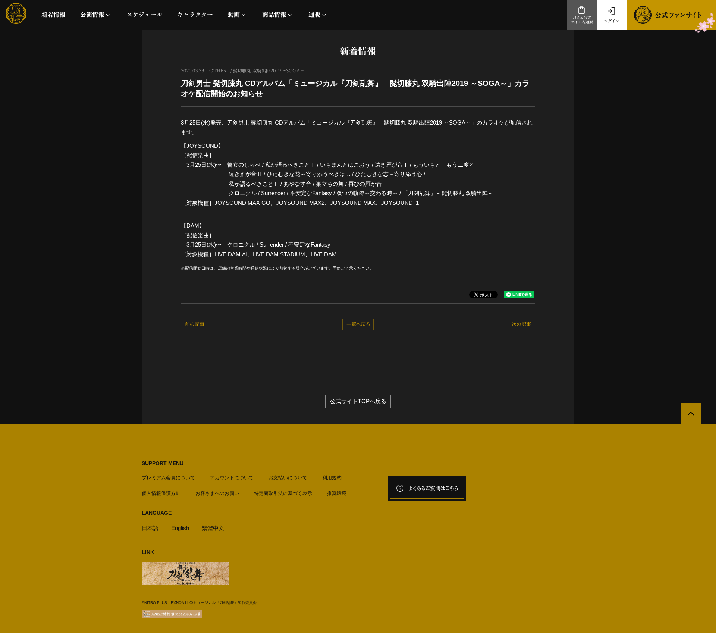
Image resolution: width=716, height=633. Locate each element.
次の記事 (521, 324)
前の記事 (194, 324)
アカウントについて (232, 477)
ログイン (611, 21)
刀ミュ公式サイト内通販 (582, 20)
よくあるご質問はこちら (433, 488)
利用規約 (332, 477)
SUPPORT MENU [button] (162, 463)
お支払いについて (287, 477)
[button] (96, 15)
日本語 (150, 528)
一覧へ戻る (358, 324)
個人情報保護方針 (161, 493)
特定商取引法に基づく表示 (283, 493)
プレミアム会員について (168, 477)
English (180, 528)
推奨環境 (336, 493)
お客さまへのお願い (217, 493)
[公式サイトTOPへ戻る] (691, 413)
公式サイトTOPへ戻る (358, 401)
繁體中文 (213, 528)
